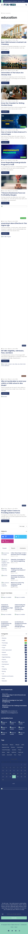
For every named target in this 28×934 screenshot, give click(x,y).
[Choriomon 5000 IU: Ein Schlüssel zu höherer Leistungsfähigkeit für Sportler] (5, 724)
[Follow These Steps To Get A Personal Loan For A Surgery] (6, 555)
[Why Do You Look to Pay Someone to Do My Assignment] (6, 584)
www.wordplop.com (12, 711)
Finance (4, 659)
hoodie (3, 754)
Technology (5, 642)
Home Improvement (7, 650)
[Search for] (26, 5)
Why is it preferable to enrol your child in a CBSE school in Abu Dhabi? (13, 383)
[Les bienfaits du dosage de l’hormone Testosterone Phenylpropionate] (21, 617)
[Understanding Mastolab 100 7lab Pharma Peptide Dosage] (23, 734)
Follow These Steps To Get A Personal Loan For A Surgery (18, 553)
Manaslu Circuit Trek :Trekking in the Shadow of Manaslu (18, 570)
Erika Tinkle (4, 40)
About (15, 927)
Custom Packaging (6, 749)
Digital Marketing (6, 657)
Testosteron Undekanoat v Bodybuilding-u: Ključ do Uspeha (7, 607)
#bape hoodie (5, 744)
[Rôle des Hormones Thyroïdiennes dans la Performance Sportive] (14, 734)
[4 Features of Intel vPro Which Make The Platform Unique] (6, 577)
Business (4, 638)
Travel (3, 647)
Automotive (5, 654)
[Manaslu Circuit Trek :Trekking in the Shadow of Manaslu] (6, 570)
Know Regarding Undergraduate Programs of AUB (13, 163)
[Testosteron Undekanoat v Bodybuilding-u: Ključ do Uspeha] (7, 600)
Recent (13, 548)
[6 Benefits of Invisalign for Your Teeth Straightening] (6, 563)
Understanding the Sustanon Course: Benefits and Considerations (20, 607)
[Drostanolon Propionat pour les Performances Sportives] (7, 617)
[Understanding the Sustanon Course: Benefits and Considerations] (21, 600)
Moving (4, 671)
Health (3, 640)
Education (4, 680)
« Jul (13, 783)
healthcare (14, 752)
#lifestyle (17, 744)
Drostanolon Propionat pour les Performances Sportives (6, 624)
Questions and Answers (7, 676)
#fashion (11, 744)
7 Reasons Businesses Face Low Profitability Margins (13, 194)
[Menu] (2, 5)
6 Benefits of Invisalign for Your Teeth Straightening (18, 560)
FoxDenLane (24, 924)
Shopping (4, 669)
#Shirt (23, 744)
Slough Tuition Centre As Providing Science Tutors (10, 512)
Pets (3, 666)
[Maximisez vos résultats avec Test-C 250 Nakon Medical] (5, 734)
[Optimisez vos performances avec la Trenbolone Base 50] (23, 729)
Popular (4, 548)
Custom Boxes (20, 747)
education (14, 749)
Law (3, 673)
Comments (23, 548)
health (8, 752)
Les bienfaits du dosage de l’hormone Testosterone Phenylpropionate (21, 624)
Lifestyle (4, 645)
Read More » (5, 52)
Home (3, 13)
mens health (9, 754)
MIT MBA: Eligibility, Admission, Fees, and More (12, 352)
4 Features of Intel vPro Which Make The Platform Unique (18, 577)
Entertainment (5, 664)
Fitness (19, 749)
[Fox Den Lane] (10, 5)
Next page (22, 526)
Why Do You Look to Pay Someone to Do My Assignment (17, 584)
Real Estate (5, 661)
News (3, 678)
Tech (15, 754)
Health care (20, 752)
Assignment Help (5, 747)
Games (3, 752)
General (4, 652)
